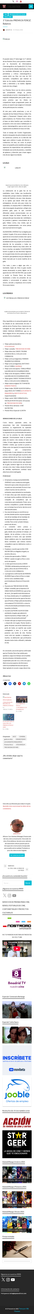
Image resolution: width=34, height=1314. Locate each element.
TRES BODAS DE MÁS (22, 349)
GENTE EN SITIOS (20, 393)
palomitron (9, 30)
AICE (14, 736)
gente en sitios (8, 739)
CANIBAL (22, 736)
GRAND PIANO (10, 386)
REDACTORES (8, 16)
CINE (5, 14)
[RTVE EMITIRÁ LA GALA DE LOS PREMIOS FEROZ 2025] (8, 717)
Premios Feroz (8, 744)
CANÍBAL (18, 366)
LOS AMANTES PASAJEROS (13, 742)
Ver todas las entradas (17, 855)
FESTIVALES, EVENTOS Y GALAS (17, 14)
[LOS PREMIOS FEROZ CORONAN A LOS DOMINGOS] (21, 699)
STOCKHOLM (9, 346)
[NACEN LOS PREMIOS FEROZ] (8, 699)
